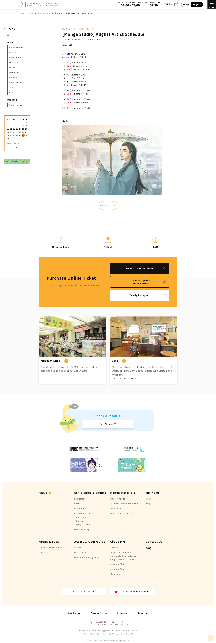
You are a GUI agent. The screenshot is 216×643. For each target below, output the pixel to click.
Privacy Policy (98, 612)
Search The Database (121, 513)
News (10, 42)
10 (8, 129)
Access (78, 547)
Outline (114, 547)
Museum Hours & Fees (51, 547)
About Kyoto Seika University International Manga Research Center (123, 556)
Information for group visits (90, 557)
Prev (102, 205)
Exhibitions (80, 498)
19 (14, 132)
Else (11, 92)
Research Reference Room (124, 503)
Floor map (115, 573)
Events (78, 503)
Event (12, 67)
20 (17, 132)
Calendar (43, 552)
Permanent (80, 508)
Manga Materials (122, 493)
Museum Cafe (117, 569)
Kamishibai (82, 517)
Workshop (14, 72)
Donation (143, 612)
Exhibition (14, 62)
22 (23, 132)
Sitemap (122, 612)
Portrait (13, 52)
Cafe (11, 87)
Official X (110, 424)
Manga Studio (85, 28)
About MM (117, 541)
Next (113, 205)
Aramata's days (17, 105)
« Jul (16, 147)
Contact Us (154, 541)
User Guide (80, 552)
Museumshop (15, 82)
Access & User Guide (89, 541)
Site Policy (74, 612)
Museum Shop (118, 564)
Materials (14, 77)
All (8, 35)
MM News (153, 493)
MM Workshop (82, 529)
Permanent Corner (84, 513)
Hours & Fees (49, 541)
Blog (148, 503)
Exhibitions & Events (90, 493)
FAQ (149, 548)
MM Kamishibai (16, 47)
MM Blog (12, 99)
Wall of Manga (117, 498)
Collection (116, 508)
